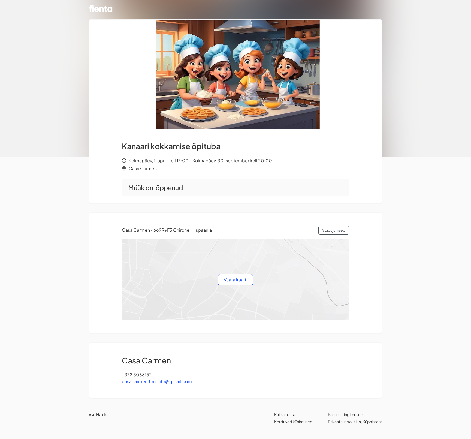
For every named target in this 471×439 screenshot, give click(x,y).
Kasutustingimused (345, 414)
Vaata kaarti (235, 279)
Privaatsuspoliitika (344, 421)
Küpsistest (372, 421)
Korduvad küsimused (293, 421)
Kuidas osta (284, 414)
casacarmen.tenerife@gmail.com (157, 381)
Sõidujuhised (333, 230)
